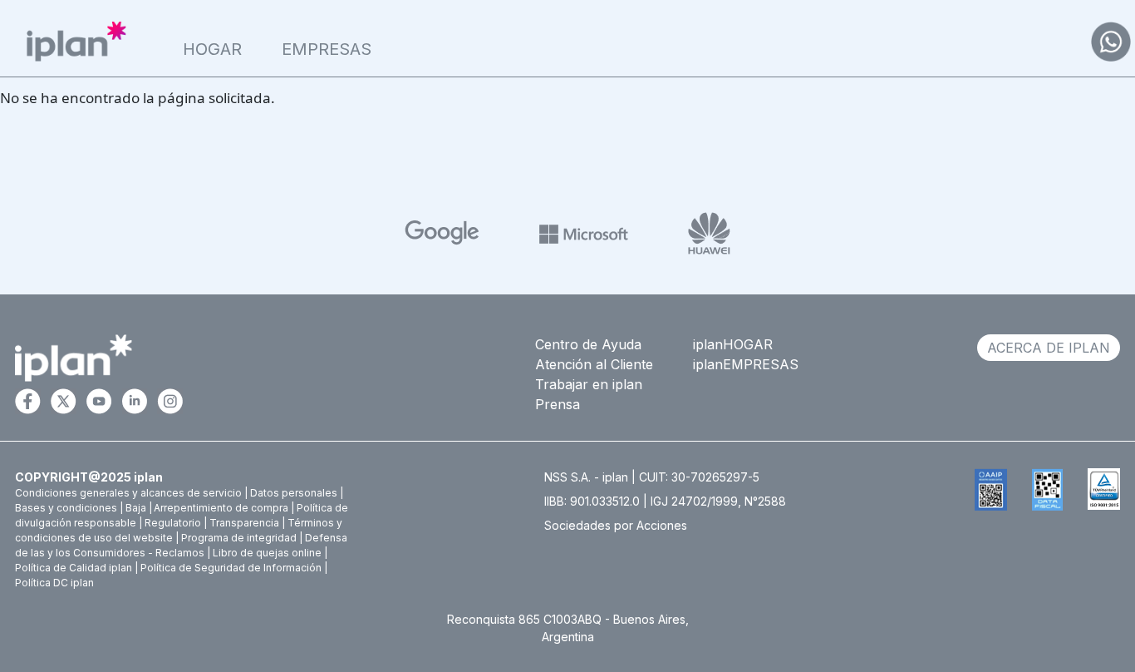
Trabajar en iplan (588, 384)
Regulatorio (173, 522)
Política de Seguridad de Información (231, 567)
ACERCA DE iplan (1048, 347)
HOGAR (212, 49)
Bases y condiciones (66, 508)
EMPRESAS (326, 49)
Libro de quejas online (267, 552)
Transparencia (244, 522)
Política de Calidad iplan (73, 567)
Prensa (557, 404)
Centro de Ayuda (588, 344)
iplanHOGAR (733, 344)
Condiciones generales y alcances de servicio (128, 493)
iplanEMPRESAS (745, 364)
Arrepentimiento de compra (221, 508)
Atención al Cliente (594, 364)
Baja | (138, 508)
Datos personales (293, 493)
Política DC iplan (54, 582)
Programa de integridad (239, 537)
